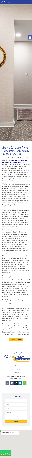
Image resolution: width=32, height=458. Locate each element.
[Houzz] (24, 383)
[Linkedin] (20, 383)
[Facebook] (12, 383)
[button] (30, 37)
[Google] (7, 383)
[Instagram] (16, 383)
